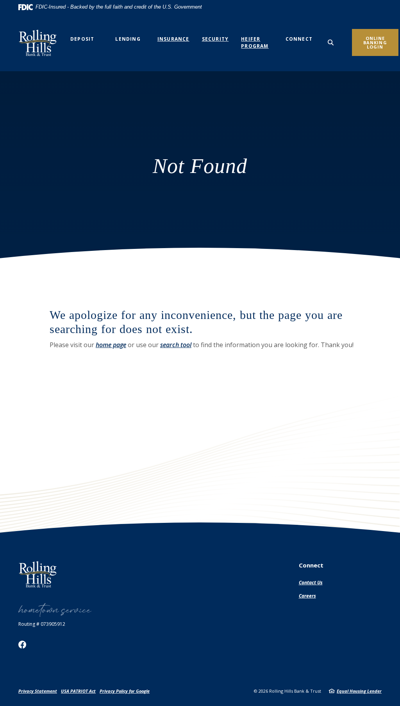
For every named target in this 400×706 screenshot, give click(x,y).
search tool (175, 344)
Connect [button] (299, 39)
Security (215, 39)
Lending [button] (127, 39)
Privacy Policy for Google (125, 691)
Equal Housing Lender (359, 691)
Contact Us (311, 582)
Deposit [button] (82, 39)
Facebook (22, 644)
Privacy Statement (37, 691)
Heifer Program (254, 42)
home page (111, 344)
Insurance (173, 39)
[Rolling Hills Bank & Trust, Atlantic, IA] (40, 42)
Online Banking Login (375, 42)
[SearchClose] (330, 42)
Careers (307, 596)
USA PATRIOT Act (78, 691)
